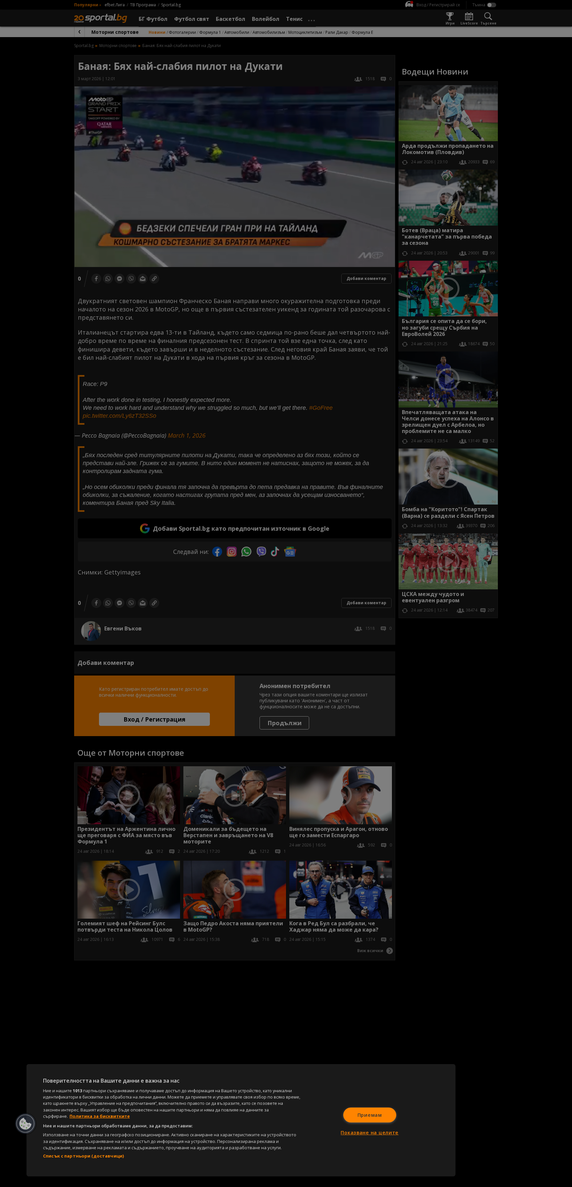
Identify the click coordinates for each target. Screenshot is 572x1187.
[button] (25, 1123)
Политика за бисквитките (100, 1116)
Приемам (370, 1115)
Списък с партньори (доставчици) (83, 1156)
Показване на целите (370, 1132)
